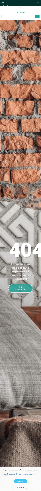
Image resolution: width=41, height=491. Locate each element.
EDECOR (5, 5)
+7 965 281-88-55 (20, 12)
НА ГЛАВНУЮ (20, 288)
